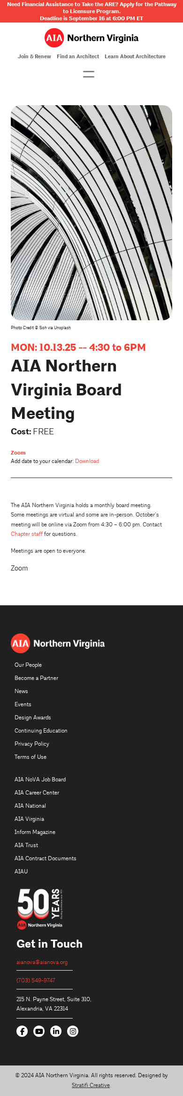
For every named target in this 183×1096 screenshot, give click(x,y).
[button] (88, 74)
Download (87, 461)
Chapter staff (27, 534)
